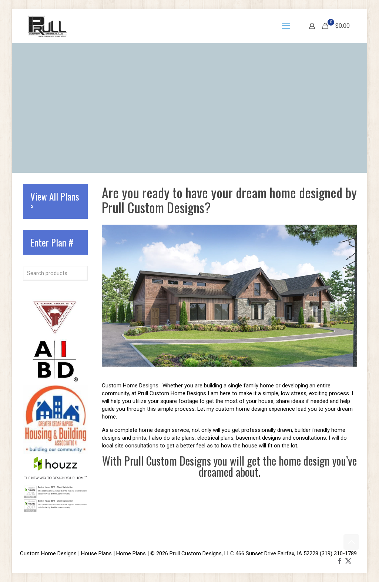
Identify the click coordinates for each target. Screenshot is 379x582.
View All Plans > (54, 201)
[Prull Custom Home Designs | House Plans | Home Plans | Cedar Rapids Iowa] (47, 26)
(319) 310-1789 (338, 553)
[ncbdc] (55, 334)
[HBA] (55, 452)
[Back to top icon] (351, 542)
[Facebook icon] (339, 561)
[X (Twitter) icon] (348, 561)
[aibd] (55, 380)
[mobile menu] (286, 26)
